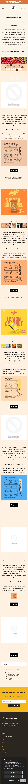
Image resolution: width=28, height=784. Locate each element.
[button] (3, 8)
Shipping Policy (6, 752)
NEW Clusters (5, 733)
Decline (13, 776)
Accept (13, 772)
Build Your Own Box (7, 736)
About (3, 742)
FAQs (3, 749)
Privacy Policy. (10, 768)
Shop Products (5, 739)
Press (3, 754)
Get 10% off (14, 705)
